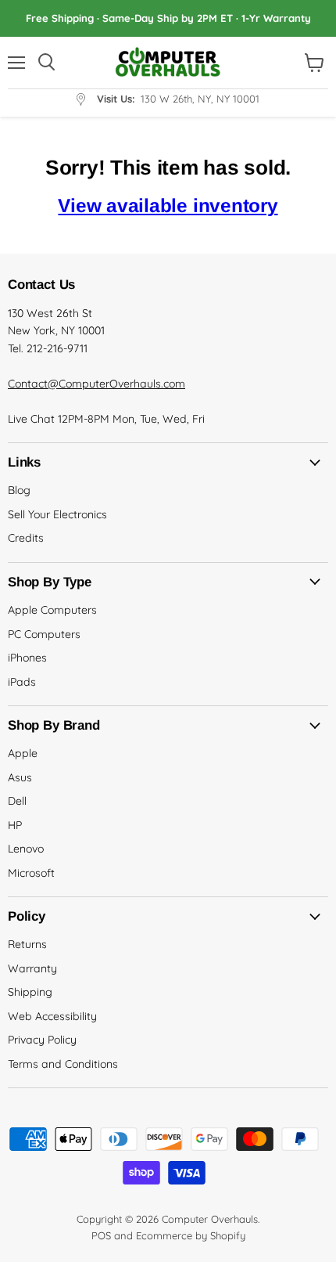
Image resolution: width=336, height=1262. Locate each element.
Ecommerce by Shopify (190, 1235)
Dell (17, 801)
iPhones (27, 658)
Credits (26, 538)
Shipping (30, 992)
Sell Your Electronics (57, 514)
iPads (22, 682)
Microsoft (31, 873)
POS (101, 1235)
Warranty (32, 968)
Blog (19, 490)
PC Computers (44, 634)
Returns (27, 944)
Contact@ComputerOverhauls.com (96, 384)
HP (15, 825)
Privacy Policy (42, 1040)
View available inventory (167, 205)
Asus (20, 777)
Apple (23, 753)
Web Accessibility (52, 1016)
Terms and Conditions (63, 1064)
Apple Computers (52, 610)
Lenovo (26, 849)
